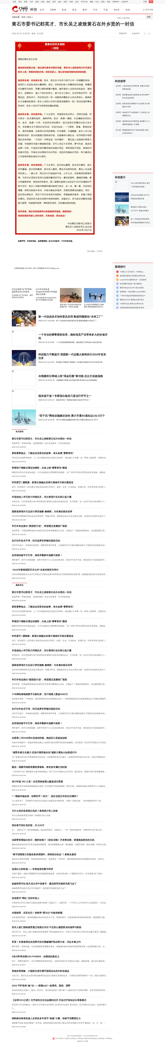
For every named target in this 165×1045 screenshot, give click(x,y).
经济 (54, 2)
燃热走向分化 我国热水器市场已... (132, 300)
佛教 (91, 2)
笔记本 (117, 10)
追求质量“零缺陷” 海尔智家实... (131, 284)
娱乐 (59, 2)
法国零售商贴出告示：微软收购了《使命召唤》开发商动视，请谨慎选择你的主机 (53, 840)
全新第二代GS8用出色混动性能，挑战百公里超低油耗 (39, 738)
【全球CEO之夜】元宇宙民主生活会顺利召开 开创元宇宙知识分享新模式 (49, 1000)
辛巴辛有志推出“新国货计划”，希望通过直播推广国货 (39, 526)
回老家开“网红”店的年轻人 (25, 898)
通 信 (74, 10)
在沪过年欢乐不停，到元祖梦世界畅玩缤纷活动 (36, 540)
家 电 (64, 10)
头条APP (125, 2)
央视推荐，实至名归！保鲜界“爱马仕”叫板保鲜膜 (37, 912)
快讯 (29, 17)
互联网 (53, 10)
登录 (151, 2)
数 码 (85, 10)
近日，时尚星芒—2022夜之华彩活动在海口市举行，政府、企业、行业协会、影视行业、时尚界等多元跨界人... (59, 487)
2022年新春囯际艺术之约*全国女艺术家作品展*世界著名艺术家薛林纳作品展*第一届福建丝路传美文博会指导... (59, 574)
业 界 (42, 10)
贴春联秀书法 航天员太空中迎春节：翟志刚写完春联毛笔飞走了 (44, 883)
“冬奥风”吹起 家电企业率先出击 (131, 304)
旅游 (48, 2)
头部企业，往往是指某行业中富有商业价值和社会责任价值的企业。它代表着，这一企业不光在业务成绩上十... (59, 501)
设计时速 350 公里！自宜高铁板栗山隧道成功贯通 (37, 781)
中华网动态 (108, 1038)
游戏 (37, 2)
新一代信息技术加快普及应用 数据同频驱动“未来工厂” (70, 316)
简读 (108, 2)
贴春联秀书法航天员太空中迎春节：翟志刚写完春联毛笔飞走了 (39, 888)
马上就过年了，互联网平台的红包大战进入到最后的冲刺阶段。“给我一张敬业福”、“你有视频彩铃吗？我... (57, 801)
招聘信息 (80, 1038)
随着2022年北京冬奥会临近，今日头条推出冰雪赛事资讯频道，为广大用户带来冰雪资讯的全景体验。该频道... (59, 472)
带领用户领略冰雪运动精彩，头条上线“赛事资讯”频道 (39, 467)
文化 (77, 2)
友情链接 (101, 1038)
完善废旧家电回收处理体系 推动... (132, 308)
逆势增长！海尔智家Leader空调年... (133, 292)
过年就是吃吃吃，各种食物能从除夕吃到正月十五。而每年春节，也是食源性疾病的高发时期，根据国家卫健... (59, 917)
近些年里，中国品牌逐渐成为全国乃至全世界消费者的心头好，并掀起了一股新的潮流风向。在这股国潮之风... (59, 531)
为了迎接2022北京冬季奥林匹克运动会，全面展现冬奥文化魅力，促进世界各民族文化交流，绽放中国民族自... (59, 757)
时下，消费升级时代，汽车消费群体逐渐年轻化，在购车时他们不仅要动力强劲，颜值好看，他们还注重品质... (59, 961)
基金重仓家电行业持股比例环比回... (133, 276)
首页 (14, 2)
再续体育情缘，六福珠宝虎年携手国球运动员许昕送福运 (40, 971)
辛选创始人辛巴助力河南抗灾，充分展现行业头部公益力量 (42, 497)
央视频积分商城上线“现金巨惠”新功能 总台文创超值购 (70, 376)
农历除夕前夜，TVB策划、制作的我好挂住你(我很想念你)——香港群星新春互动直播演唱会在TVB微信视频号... (59, 699)
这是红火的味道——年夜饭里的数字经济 (32, 869)
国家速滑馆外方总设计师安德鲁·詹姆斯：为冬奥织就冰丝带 (42, 511)
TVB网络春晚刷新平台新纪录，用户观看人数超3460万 (40, 694)
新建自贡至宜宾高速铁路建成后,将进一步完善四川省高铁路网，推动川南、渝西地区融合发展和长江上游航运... (59, 786)
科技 (42, 2)
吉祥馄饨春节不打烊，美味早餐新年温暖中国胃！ (37, 555)
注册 (145, 2)
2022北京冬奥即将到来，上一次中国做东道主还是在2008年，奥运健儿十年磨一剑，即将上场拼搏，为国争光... (59, 458)
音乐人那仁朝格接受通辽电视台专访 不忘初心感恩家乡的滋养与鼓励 (46, 927)
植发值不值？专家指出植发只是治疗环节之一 (65, 395)
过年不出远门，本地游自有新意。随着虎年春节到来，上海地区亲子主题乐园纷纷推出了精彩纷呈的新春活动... (59, 545)
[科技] (20, 9)
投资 (65, 2)
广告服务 (67, 1038)
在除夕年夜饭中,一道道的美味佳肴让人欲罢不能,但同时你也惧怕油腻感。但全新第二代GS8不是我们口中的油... (59, 742)
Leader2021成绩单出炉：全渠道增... (133, 280)
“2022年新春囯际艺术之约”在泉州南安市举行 (35, 569)
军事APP (116, 2)
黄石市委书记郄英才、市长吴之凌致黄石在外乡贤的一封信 (42, 438)
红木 (97, 2)
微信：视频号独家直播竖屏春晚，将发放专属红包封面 (39, 767)
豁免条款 (94, 1038)
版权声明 (87, 1038)
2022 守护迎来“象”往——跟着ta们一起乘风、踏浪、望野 (41, 985)
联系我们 (73, 1038)
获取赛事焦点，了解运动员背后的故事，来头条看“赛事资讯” (43, 453)
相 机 (128, 10)
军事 (25, 2)
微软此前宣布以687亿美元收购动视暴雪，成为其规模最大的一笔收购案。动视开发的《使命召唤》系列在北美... (59, 844)
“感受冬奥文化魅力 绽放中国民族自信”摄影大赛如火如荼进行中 (44, 752)
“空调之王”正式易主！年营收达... (132, 272)
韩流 (103, 2)
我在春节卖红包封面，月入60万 (28, 825)
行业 (118, 130)
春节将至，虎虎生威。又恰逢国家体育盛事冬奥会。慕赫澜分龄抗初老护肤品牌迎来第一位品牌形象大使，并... (59, 946)
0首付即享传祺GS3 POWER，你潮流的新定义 (35, 956)
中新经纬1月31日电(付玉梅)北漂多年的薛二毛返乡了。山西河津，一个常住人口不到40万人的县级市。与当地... (59, 903)
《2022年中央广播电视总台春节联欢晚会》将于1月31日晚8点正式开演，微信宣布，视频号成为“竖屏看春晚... (59, 772)
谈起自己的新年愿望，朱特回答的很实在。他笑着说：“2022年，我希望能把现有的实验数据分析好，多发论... (58, 859)
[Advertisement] (53, 281)
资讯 (20, 2)
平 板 (105, 10)
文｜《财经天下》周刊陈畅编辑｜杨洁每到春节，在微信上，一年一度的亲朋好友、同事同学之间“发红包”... (57, 830)
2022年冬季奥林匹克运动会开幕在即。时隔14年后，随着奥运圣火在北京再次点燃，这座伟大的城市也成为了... (59, 516)
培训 (71, 2)
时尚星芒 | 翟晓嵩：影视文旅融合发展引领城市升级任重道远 (42, 482)
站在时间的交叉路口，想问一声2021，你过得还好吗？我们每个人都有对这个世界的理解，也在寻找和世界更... (59, 990)
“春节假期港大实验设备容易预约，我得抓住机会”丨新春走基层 (44, 854)
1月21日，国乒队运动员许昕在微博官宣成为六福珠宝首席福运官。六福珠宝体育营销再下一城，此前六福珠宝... (59, 976)
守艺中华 (84, 2)
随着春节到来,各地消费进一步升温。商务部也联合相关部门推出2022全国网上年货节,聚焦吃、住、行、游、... (59, 1023)
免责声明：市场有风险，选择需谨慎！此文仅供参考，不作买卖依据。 (42, 443)
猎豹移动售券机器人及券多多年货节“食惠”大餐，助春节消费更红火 (46, 1018)
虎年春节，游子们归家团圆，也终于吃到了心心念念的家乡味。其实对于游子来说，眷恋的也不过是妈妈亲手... (59, 560)
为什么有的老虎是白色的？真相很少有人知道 (35, 811)
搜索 (148, 17)
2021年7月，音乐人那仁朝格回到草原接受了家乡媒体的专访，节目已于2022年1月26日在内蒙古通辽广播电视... (60, 932)
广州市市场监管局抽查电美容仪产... (133, 296)
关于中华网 (59, 1038)
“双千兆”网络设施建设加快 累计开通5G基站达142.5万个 (71, 415)
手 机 (95, 10)
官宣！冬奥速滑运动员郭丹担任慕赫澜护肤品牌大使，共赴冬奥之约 (46, 942)
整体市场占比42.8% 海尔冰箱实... (132, 288)
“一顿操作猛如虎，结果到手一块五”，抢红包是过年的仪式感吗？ (45, 796)
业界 (118, 86)
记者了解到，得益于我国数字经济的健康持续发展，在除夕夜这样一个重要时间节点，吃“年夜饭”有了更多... (57, 874)
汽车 (31, 2)
